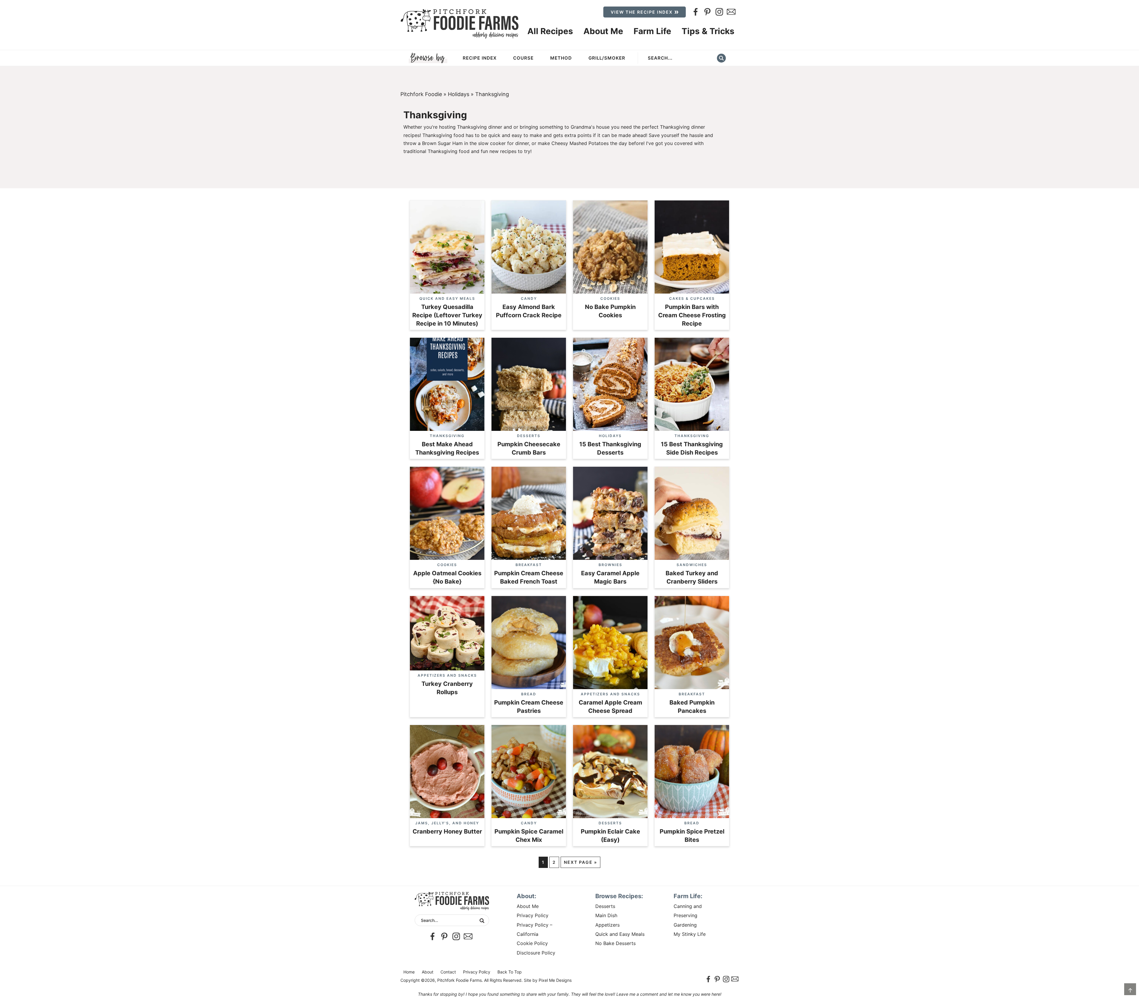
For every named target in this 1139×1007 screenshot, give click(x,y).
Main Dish (606, 915)
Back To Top (509, 971)
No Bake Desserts (615, 943)
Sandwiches (692, 565)
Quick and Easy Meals (447, 298)
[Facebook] (695, 11)
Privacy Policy (532, 915)
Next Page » (580, 862)
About (427, 971)
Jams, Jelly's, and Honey (447, 823)
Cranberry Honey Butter (447, 831)
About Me (528, 906)
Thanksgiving (447, 436)
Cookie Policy (532, 943)
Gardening (685, 925)
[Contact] (731, 11)
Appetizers (607, 925)
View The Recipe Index (642, 12)
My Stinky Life (690, 934)
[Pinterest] (707, 11)
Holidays (458, 94)
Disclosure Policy (536, 953)
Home (409, 971)
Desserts (528, 436)
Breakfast (529, 565)
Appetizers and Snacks (447, 675)
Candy (529, 298)
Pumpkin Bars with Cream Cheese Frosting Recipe (692, 315)
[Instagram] (719, 11)
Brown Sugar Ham (442, 143)
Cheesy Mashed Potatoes (580, 143)
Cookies (610, 298)
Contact (448, 971)
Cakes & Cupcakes (692, 298)
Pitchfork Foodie (421, 94)
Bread (528, 694)
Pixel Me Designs (555, 980)
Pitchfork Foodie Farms (459, 23)
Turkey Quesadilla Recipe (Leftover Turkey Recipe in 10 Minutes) (447, 315)
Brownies (610, 565)
